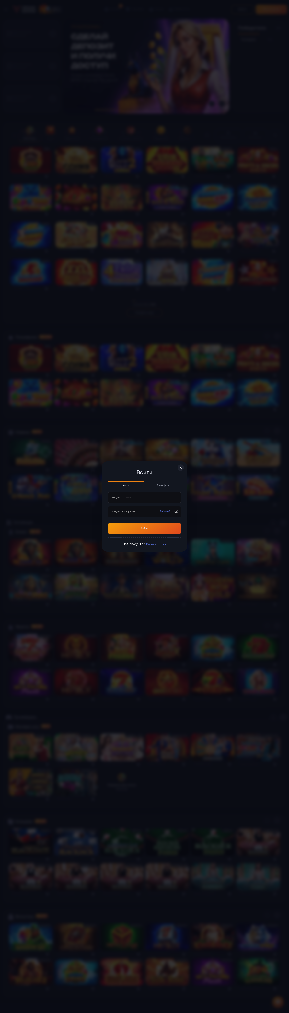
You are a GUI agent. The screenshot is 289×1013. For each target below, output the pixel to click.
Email (126, 485)
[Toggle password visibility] (176, 511)
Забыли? (165, 511)
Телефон (163, 485)
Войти (144, 528)
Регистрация (156, 544)
